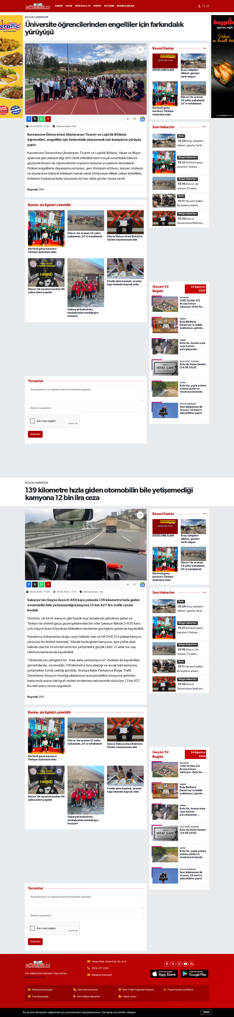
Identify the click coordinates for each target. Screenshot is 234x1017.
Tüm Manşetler (40, 996)
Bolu (181, 136)
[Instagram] (179, 964)
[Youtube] (185, 964)
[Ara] (203, 6)
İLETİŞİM (109, 6)
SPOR (69, 6)
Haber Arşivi (129, 996)
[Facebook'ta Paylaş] (28, 119)
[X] (173, 964)
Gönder (35, 434)
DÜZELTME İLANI (163, 70)
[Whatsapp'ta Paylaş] (42, 119)
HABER (59, 6)
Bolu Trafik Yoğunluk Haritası (138, 989)
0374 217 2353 (100, 968)
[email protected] (35, 977)
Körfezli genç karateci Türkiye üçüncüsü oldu (163, 111)
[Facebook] (167, 964)
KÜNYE (97, 6)
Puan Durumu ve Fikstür (180, 989)
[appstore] (164, 974)
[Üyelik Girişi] (199, 6)
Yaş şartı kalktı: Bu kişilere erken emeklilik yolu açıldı (190, 204)
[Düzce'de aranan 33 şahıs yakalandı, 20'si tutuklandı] (85, 220)
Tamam (206, 1012)
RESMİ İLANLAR (125, 6)
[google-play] (194, 974)
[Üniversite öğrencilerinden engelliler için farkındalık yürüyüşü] (86, 79)
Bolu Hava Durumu (88, 989)
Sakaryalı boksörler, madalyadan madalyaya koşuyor (82, 312)
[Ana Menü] (207, 6)
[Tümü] (204, 48)
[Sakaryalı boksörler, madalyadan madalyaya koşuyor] (85, 282)
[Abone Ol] (142, 118)
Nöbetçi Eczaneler (42, 989)
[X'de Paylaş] (35, 119)
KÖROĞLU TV (83, 6)
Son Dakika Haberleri (88, 996)
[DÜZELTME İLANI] (165, 60)
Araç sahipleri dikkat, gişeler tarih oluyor (190, 73)
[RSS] (191, 964)
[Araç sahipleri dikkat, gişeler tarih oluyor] (193, 60)
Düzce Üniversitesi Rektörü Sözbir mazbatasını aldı (190, 221)
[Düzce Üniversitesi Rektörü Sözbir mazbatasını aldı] (125, 222)
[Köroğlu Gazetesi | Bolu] (38, 6)
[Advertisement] (86, 349)
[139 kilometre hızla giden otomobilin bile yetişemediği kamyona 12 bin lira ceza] (86, 544)
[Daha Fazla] (48, 119)
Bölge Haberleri (36, 17)
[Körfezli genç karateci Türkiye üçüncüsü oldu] (46, 228)
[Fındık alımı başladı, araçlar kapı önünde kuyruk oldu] (125, 268)
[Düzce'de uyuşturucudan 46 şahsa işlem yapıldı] (46, 272)
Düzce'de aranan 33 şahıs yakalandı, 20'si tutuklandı (193, 100)
